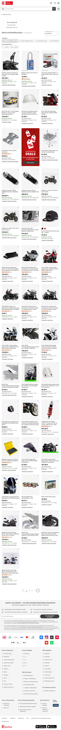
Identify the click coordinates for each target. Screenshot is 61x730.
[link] (51, 3)
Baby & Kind (7, 666)
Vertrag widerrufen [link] (29, 684)
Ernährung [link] (47, 675)
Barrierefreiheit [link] (5, 721)
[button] (10, 41)
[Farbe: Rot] (45, 229)
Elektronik (6, 656)
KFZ (5, 681)
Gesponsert (4, 70)
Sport (5, 678)
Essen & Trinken (8, 684)
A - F (25, 656)
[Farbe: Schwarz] (42, 229)
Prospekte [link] (47, 656)
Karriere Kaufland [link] (44, 704)
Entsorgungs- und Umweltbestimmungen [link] (41, 718)
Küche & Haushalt (8, 662)
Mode (5, 672)
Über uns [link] (6, 707)
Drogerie (6, 675)
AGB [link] (28, 718)
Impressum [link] (4, 718)
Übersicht (26, 653)
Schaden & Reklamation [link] (30, 687)
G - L (25, 659)
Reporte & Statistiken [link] (6, 704)
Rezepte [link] (46, 666)
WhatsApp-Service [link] (49, 681)
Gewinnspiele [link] (48, 672)
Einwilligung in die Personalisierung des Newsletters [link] (32, 626)
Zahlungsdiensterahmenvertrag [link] (28, 703)
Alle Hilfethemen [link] (28, 675)
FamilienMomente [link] (49, 678)
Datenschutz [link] (21, 718)
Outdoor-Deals (8, 653)
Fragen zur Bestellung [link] (30, 678)
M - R (25, 662)
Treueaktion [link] (47, 669)
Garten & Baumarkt (9, 659)
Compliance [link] (12, 718)
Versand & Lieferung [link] (29, 690)
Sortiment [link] (47, 662)
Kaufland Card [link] (48, 659)
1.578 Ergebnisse (27, 33)
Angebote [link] (47, 653)
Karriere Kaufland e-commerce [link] (45, 709)
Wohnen (6, 669)
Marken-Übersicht (8, 687)
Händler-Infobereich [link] (49, 690)
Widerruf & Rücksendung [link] (31, 681)
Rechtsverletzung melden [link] (31, 694)
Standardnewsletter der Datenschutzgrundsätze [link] (27, 621)
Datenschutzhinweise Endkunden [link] (25, 710)
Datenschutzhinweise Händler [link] (28, 706)
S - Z (25, 666)
